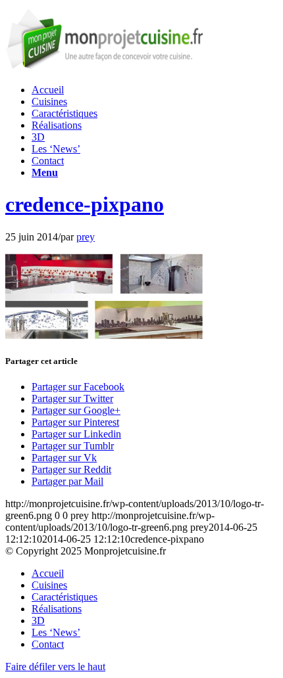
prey (85, 236)
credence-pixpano (84, 204)
